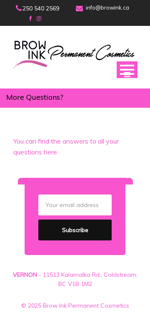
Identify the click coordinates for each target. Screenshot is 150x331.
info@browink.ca (107, 7)
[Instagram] (39, 18)
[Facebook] (30, 18)
